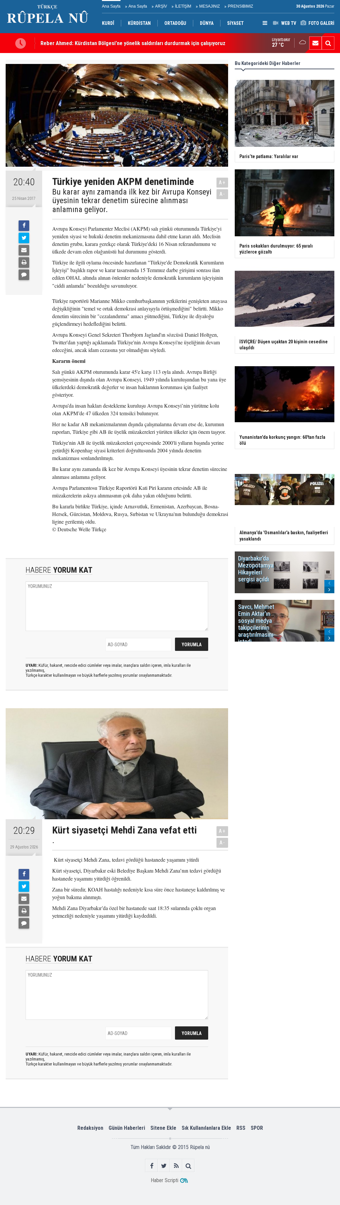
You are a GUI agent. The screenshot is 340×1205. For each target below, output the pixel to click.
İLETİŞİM (183, 6)
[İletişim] (315, 43)
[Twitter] (24, 238)
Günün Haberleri (127, 1128)
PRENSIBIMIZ (240, 6)
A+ (222, 182)
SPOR (257, 1128)
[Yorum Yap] (24, 274)
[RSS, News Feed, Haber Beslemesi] (176, 1165)
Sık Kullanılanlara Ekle (206, 1128)
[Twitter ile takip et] (164, 1165)
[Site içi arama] (328, 43)
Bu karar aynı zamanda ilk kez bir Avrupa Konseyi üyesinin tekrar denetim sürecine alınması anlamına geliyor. (132, 201)
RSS (240, 1128)
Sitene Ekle (163, 1128)
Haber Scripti (164, 1180)
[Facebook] (24, 225)
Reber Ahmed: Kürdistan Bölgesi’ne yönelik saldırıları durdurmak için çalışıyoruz (133, 43)
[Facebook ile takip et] (151, 1165)
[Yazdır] (24, 262)
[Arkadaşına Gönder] (24, 250)
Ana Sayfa (111, 6)
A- (222, 194)
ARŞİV (161, 6)
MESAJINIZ (209, 6)
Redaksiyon (90, 1128)
